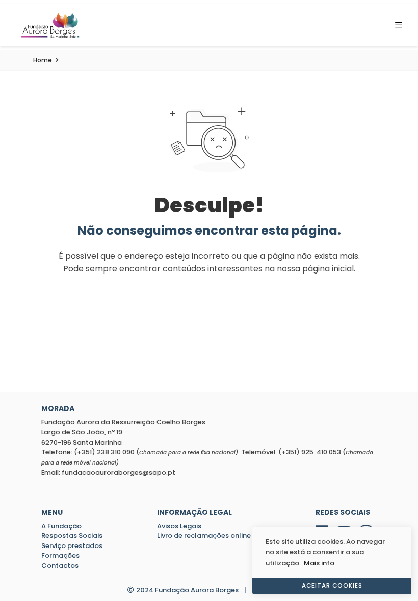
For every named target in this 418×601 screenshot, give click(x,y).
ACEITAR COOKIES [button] (332, 586)
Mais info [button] (319, 563)
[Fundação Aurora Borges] (50, 25)
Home (42, 60)
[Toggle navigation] (401, 25)
